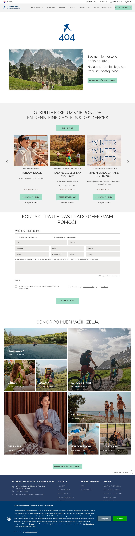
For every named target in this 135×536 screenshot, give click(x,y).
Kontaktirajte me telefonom (28, 237)
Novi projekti (64, 490)
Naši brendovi (64, 494)
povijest (61, 486)
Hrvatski (9, 1)
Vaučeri (104, 1)
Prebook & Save (31, 172)
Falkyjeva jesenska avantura (67, 174)
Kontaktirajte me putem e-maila (65, 237)
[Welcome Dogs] (83, 439)
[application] (67, 518)
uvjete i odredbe (88, 287)
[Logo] (12, 7)
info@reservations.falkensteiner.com (30, 494)
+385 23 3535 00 (22, 491)
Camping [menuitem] (62, 7)
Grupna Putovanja (112, 486)
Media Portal (86, 490)
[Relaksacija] (35, 343)
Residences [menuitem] (51, 7)
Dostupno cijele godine (31, 168)
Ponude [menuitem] (72, 7)
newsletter (92, 1)
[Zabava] (51, 375)
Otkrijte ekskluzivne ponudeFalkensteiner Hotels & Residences (67, 119)
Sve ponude (67, 128)
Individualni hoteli (66, 497)
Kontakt (129, 1)
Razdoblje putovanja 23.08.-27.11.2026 (67, 168)
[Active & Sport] (99, 359)
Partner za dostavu (112, 494)
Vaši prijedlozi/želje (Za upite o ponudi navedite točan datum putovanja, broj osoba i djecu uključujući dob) (56, 259)
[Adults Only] (115, 439)
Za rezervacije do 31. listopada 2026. (104, 168)
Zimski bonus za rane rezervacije (104, 174)
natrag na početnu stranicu (102, 80)
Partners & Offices (112, 490)
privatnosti (104, 287)
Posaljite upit (67, 301)
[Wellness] (35, 423)
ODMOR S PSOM (109, 497)
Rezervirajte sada (31, 197)
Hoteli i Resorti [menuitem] (37, 7)
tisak (83, 486)
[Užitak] (19, 375)
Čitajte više (30, 189)
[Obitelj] (99, 407)
